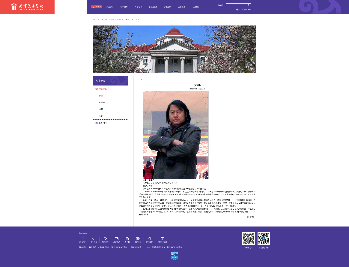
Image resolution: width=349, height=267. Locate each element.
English (220, 5)
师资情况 (103, 89)
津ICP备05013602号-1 (119, 247)
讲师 (101, 109)
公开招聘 (103, 123)
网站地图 (82, 247)
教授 (101, 96)
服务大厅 (247, 10)
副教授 (102, 102)
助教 (101, 116)
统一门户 (239, 10)
